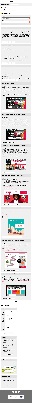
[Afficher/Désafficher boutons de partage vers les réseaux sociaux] (5, 7)
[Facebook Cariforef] (16, 392)
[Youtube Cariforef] (13, 392)
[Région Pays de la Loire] (21, 397)
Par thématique (4, 16)
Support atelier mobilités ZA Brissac (8, 217)
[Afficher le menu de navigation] (31, 1)
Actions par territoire (5, 4)
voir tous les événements (8, 332)
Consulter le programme (8, 186)
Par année (3, 20)
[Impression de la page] (7, 7)
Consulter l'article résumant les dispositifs (8, 155)
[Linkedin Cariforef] (19, 392)
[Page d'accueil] (7, 2)
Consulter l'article (4, 214)
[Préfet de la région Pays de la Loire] (16, 397)
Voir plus (16, 301)
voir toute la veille (8, 354)
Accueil (2, 4)
